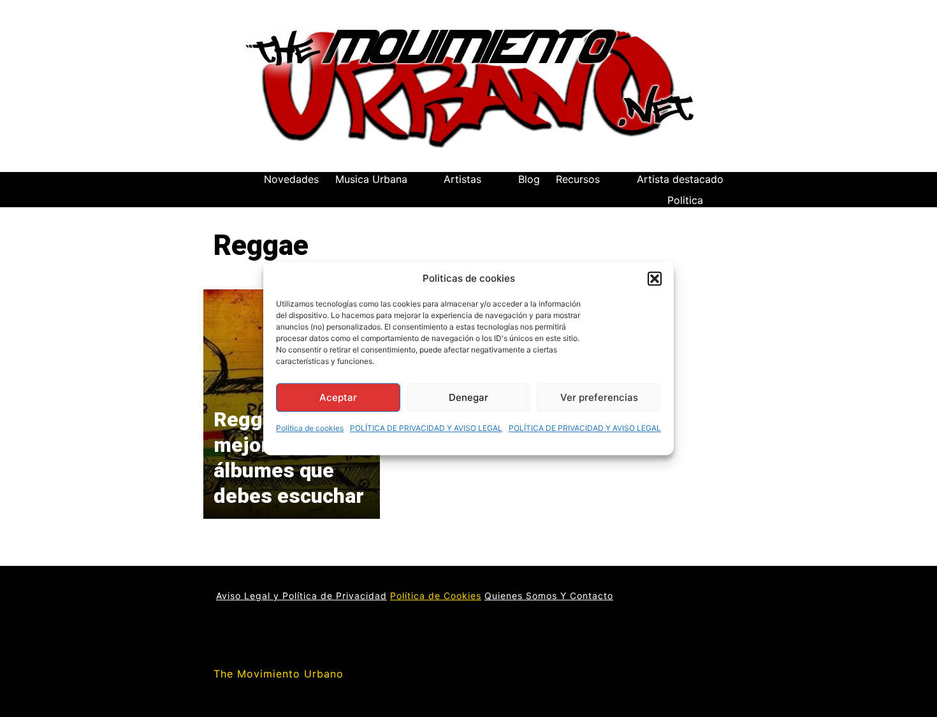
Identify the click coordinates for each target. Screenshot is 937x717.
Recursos (578, 179)
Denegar (468, 397)
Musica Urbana (371, 179)
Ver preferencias (599, 397)
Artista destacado (680, 179)
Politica (685, 200)
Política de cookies (310, 428)
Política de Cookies (435, 595)
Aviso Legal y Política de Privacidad (301, 595)
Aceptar (338, 397)
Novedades (291, 179)
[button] (654, 278)
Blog (529, 179)
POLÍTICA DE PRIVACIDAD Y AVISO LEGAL (426, 428)
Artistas (462, 179)
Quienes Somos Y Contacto (548, 595)
